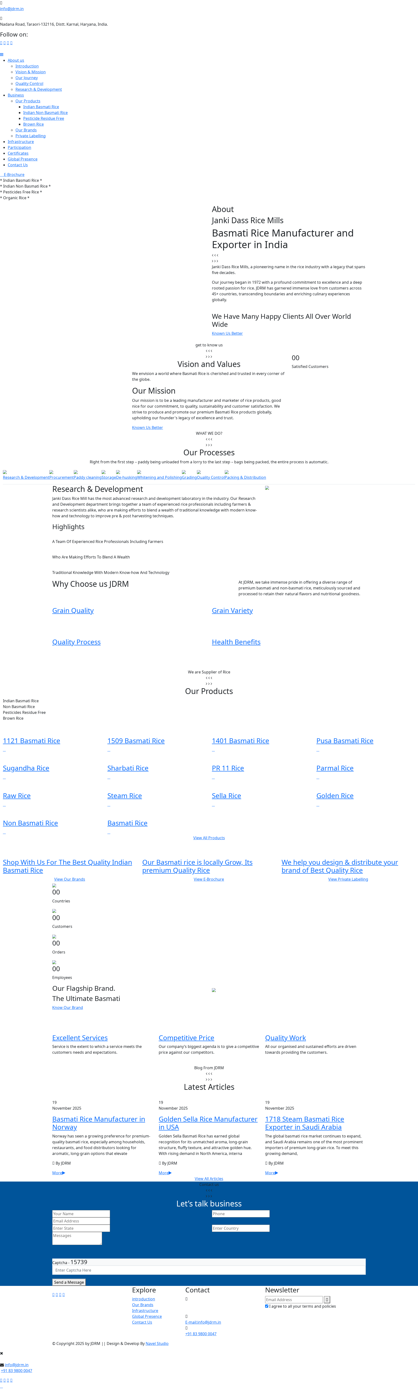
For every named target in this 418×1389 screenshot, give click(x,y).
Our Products (27, 101)
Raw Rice (17, 795)
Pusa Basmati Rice (344, 740)
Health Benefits (236, 641)
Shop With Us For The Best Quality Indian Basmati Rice (67, 866)
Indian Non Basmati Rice (45, 112)
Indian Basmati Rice (41, 106)
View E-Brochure (209, 879)
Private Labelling (30, 135)
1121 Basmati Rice (31, 740)
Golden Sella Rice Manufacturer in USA (208, 1123)
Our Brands (26, 130)
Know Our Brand (67, 1007)
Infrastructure (21, 141)
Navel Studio (157, 1343)
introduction (143, 1299)
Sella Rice (226, 795)
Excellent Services (80, 1037)
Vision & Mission (30, 72)
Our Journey (26, 77)
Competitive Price (186, 1037)
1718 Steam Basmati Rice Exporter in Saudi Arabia (304, 1123)
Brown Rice (33, 124)
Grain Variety (232, 610)
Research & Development (38, 89)
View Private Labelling (348, 879)
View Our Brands (69, 879)
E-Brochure (13, 174)
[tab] (26, 474)
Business (16, 95)
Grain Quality (73, 610)
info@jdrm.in (12, 8)
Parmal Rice (335, 767)
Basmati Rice (127, 822)
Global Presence (22, 159)
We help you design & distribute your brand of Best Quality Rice (340, 866)
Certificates (18, 153)
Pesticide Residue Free (43, 118)
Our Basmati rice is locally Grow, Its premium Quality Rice (197, 866)
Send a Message (69, 1282)
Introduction (27, 66)
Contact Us (18, 165)
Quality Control (29, 83)
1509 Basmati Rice (136, 740)
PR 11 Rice (228, 767)
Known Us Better (227, 333)
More (57, 1172)
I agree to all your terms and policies (302, 1306)
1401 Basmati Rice (240, 740)
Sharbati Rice (128, 767)
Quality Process (76, 641)
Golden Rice (335, 795)
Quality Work (285, 1037)
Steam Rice (124, 795)
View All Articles (209, 1178)
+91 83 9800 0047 (200, 1333)
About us (16, 60)
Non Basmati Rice (30, 822)
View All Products (209, 837)
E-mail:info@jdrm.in (203, 1322)
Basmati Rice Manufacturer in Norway (98, 1123)
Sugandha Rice (26, 767)
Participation (19, 147)
